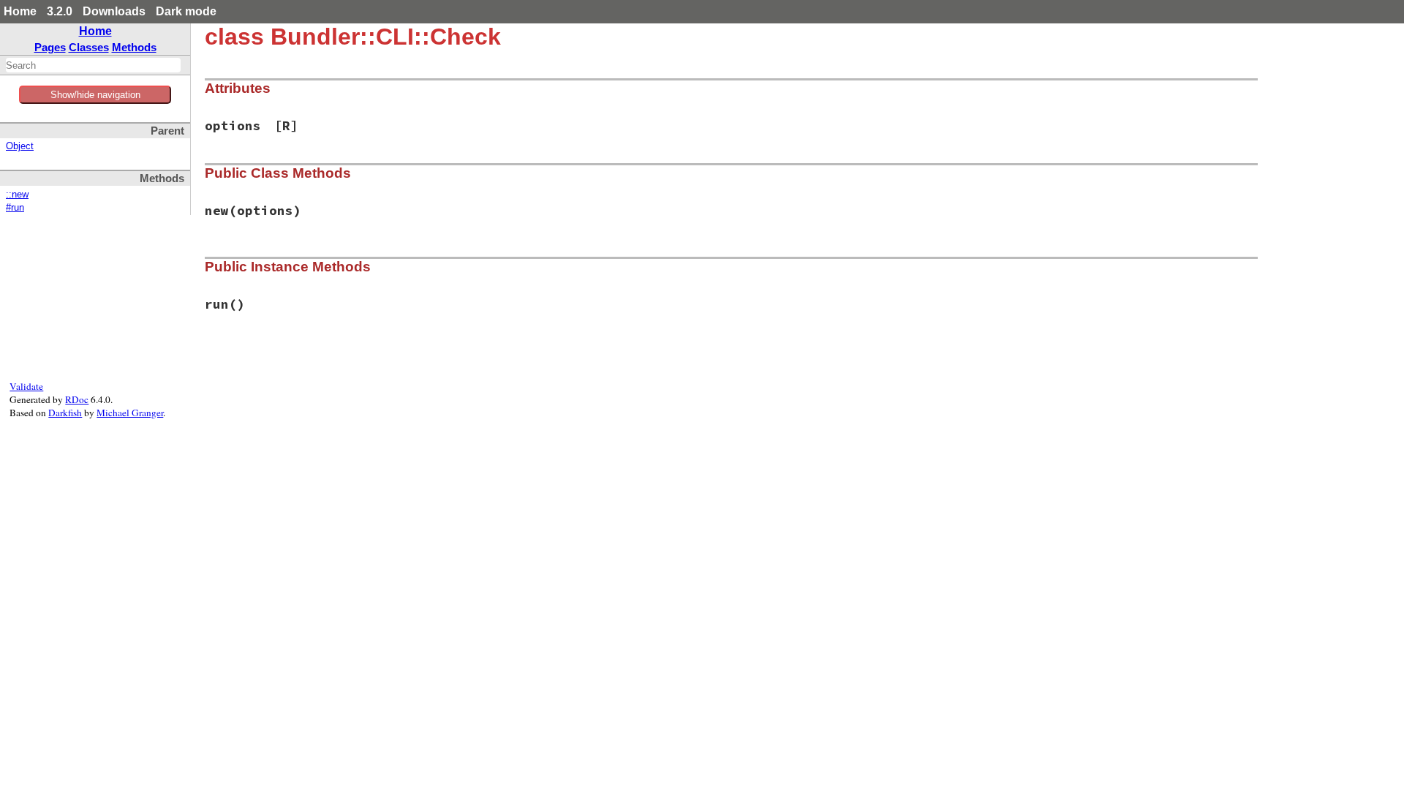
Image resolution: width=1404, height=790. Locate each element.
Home (20, 11)
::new (17, 194)
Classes (89, 47)
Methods (134, 47)
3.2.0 (59, 11)
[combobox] (93, 65)
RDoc (76, 399)
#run (15, 208)
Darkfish (65, 412)
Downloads (114, 11)
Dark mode (186, 11)
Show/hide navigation (95, 94)
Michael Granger (130, 412)
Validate (26, 386)
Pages (50, 47)
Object (20, 146)
